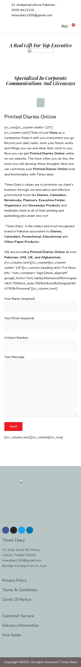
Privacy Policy (14, 580)
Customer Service (18, 615)
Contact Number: (16, 337)
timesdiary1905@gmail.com (21, 560)
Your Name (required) (19, 298)
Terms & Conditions (20, 590)
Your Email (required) (19, 318)
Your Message (14, 357)
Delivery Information (20, 625)
